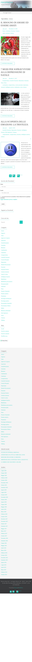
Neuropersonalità (4, 284)
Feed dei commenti (5, 333)
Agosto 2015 (3, 562)
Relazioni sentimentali (5, 310)
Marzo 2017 (3, 531)
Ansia (2, 235)
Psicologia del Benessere (6, 298)
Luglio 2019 (3, 492)
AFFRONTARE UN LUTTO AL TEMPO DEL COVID (13, 454)
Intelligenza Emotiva (5, 276)
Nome (1, 184)
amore (4, 33)
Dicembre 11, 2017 (13, 78)
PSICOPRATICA (7, 2)
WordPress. (21, 587)
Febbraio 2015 (4, 572)
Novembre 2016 (4, 538)
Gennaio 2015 (4, 574)
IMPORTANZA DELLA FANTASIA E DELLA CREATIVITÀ (14, 459)
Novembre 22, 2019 (13, 28)
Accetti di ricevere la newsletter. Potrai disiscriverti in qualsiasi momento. (15, 198)
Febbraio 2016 (4, 552)
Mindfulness (3, 279)
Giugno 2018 (4, 504)
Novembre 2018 (4, 497)
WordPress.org (4, 336)
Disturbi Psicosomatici (6, 264)
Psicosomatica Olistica (5, 305)
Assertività (3, 240)
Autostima (8, 31)
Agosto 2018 (3, 502)
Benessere (3, 247)
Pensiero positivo (4, 293)
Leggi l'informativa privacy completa (8, 199)
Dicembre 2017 (4, 519)
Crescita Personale (5, 259)
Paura (2, 82)
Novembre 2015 (4, 557)
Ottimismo (3, 286)
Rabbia (2, 308)
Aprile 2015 (3, 567)
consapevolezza (11, 85)
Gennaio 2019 (4, 494)
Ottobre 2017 (4, 523)
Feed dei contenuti (5, 331)
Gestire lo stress (4, 274)
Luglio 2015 (3, 565)
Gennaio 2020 (4, 480)
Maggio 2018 (4, 506)
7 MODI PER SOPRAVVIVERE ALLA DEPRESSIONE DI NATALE (16, 72)
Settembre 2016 (4, 540)
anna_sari (5, 28)
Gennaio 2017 (4, 535)
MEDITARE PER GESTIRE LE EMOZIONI (11, 457)
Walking (3, 320)
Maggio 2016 (4, 545)
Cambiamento (4, 250)
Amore (3, 31)
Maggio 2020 (4, 475)
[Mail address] (14, 175)
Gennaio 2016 (4, 555)
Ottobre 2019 (4, 485)
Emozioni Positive (5, 269)
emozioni (8, 33)
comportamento (6, 134)
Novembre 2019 (4, 482)
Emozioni (13, 31)
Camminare (3, 252)
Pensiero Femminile (5, 291)
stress (21, 87)
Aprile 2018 (3, 509)
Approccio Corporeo (5, 238)
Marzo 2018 (3, 511)
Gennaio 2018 (4, 516)
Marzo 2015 (3, 569)
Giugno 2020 (4, 473)
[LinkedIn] (20, 175)
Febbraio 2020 (4, 477)
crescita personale (19, 85)
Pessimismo (3, 296)
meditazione (17, 87)
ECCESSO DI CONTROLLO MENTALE (10, 452)
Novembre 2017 (4, 521)
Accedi (2, 328)
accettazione (5, 85)
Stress (5, 82)
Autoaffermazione (5, 242)
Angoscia (3, 233)
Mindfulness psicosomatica (6, 281)
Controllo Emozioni (14, 80)
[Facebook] (10, 175)
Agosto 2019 (3, 490)
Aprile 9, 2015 (12, 128)
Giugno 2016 (4, 543)
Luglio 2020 (3, 470)
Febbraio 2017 (4, 533)
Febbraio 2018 (4, 514)
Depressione (21, 80)
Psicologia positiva (5, 301)
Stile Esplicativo (8, 132)
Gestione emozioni (5, 271)
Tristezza (17, 31)
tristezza (12, 33)
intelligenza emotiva (10, 87)
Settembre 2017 (4, 526)
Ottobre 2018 (4, 499)
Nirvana (15, 587)
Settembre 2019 (4, 487)
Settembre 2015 (4, 560)
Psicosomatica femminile (6, 303)
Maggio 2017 (4, 528)
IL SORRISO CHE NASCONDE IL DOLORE (11, 462)
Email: (1, 190)
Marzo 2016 (3, 550)
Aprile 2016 (3, 548)
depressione (25, 85)
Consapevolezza (5, 80)
